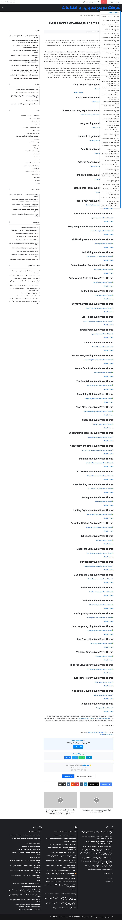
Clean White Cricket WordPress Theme (110, 17)
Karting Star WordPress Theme (110, 142)
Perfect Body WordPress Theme (112, 161)
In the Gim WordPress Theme (111, 173)
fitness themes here (103, 718)
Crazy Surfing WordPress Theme (112, 30)
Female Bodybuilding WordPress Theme (113, 98)
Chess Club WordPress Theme (110, 118)
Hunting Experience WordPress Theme (110, 146)
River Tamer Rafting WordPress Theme (110, 198)
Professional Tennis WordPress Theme (110, 49)
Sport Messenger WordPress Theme (111, 115)
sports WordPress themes (86, 718)
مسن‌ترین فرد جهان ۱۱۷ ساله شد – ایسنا (27, 295)
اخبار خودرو (37, 124)
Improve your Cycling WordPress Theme (113, 181)
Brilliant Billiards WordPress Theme (111, 45)
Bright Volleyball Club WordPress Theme (113, 84)
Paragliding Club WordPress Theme (111, 111)
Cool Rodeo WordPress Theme (110, 88)
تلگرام (89, 757)
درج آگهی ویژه (36, 145)
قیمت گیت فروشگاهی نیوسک (32, 162)
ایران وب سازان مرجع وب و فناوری (96, 732)
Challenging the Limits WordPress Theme (113, 126)
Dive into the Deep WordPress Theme (110, 165)
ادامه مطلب (78, 746)
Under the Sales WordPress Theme (111, 157)
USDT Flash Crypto (34, 118)
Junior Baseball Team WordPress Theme (113, 73)
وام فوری (37, 183)
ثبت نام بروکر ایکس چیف (33, 133)
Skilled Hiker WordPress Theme (110, 206)
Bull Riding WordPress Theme (111, 70)
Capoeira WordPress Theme (111, 94)
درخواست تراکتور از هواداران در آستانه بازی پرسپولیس (24, 275)
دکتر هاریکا (37, 148)
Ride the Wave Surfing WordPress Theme (113, 193)
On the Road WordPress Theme (110, 81)
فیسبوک (68, 757)
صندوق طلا (37, 156)
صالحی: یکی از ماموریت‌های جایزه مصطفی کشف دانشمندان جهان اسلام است (80, 1)
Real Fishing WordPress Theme (110, 37)
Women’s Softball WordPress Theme (111, 102)
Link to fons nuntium (106, 734)
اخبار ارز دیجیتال (36, 121)
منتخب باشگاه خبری (34, 265)
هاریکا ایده (37, 177)
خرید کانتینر (37, 139)
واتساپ (82, 757)
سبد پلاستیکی (36, 153)
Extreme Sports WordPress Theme (111, 41)
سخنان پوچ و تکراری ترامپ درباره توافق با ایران (25, 278)
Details (76, 92)
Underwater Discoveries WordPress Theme (112, 122)
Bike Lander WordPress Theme (110, 153)
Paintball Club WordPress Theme (112, 130)
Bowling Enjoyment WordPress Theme (110, 176)
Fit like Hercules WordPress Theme (111, 135)
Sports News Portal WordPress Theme (110, 58)
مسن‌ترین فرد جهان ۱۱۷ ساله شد (29, 293)
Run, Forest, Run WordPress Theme (111, 185)
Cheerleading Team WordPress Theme (110, 139)
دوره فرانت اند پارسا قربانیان (32, 150)
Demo (81, 92)
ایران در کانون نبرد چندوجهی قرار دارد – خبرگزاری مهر (24, 298)
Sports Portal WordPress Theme (112, 91)
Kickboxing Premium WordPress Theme (110, 66)
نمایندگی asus (36, 174)
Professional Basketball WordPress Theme (112, 77)
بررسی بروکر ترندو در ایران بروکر (31, 127)
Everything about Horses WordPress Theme (112, 62)
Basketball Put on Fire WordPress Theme (113, 150)
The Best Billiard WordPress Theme (111, 106)
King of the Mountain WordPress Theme (113, 202)
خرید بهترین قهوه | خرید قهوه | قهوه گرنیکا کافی (28, 136)
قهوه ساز (37, 159)
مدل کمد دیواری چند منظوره (32, 171)
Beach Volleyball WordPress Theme (111, 53)
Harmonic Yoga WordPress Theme (111, 34)
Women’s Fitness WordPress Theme (111, 189)
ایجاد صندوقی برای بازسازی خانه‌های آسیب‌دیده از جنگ (24, 285)
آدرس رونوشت (68, 776)
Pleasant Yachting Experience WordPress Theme (110, 25)
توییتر (75, 757)
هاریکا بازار (37, 180)
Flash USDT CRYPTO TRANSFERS (30, 115)
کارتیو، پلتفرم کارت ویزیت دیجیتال (31, 165)
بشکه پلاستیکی (36, 130)
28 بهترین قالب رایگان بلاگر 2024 (78, 743)
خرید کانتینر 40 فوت (35, 142)
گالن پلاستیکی (36, 168)
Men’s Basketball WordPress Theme (111, 21)
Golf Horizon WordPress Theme (112, 170)
